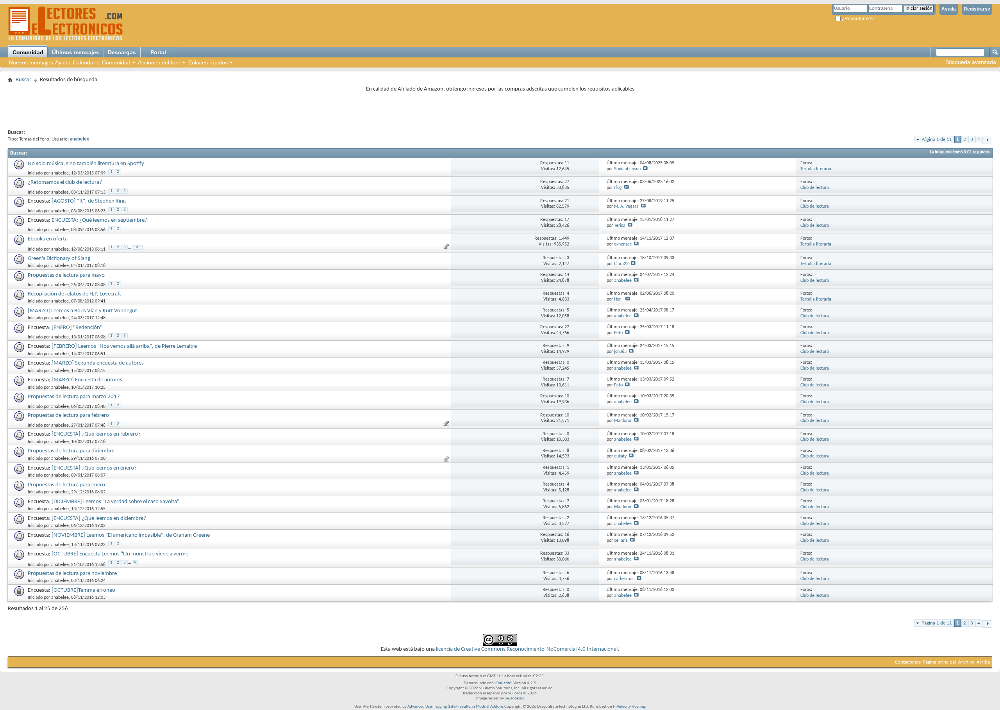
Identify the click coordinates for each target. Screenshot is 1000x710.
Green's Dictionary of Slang (59, 259)
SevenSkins (514, 698)
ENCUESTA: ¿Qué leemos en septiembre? (99, 220)
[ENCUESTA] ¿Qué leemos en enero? (94, 468)
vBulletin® (503, 683)
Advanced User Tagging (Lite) (432, 707)
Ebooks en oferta (48, 239)
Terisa (619, 225)
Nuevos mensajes (31, 62)
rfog (618, 187)
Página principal (939, 662)
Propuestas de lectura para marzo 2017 (74, 397)
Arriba (983, 662)
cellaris (621, 540)
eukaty (620, 456)
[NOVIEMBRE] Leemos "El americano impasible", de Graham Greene (131, 535)
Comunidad (27, 52)
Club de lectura (814, 187)
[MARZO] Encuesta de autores (87, 380)
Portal (158, 52)
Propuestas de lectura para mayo (66, 275)
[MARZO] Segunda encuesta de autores (98, 363)
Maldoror (623, 420)
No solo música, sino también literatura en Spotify (86, 164)
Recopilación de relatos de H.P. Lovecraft (74, 294)
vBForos (515, 693)
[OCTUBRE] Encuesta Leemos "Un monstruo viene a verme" (121, 554)
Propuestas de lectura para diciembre (71, 451)
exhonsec (623, 244)
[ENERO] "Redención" (77, 328)
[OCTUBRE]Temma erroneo (83, 590)
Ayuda (948, 9)
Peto (618, 333)
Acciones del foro (159, 62)
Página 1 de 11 (936, 139)
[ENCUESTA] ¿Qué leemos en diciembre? (99, 518)
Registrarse (977, 9)
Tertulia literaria (815, 169)
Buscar (23, 80)
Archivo (966, 662)
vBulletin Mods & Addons (481, 707)
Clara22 (621, 264)
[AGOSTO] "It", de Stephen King (89, 201)
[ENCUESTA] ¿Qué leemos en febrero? (96, 434)
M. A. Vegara (626, 206)
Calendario (86, 62)
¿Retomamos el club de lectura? (65, 182)
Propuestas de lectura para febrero (68, 415)
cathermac (624, 579)
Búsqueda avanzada (970, 62)
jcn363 (620, 351)
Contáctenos (908, 662)
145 (137, 247)
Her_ (618, 299)
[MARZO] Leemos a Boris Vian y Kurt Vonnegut (82, 311)
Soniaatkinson (627, 169)
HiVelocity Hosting (629, 707)
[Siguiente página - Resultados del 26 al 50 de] (987, 140)
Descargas (122, 52)
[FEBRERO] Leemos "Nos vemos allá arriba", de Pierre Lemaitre (124, 346)
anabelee (60, 173)
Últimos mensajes (75, 52)
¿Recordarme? (857, 18)
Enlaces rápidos (208, 62)
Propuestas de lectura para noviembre (72, 574)
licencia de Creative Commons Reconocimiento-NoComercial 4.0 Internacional (527, 649)
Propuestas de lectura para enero (66, 485)
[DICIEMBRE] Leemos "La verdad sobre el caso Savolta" (115, 502)
